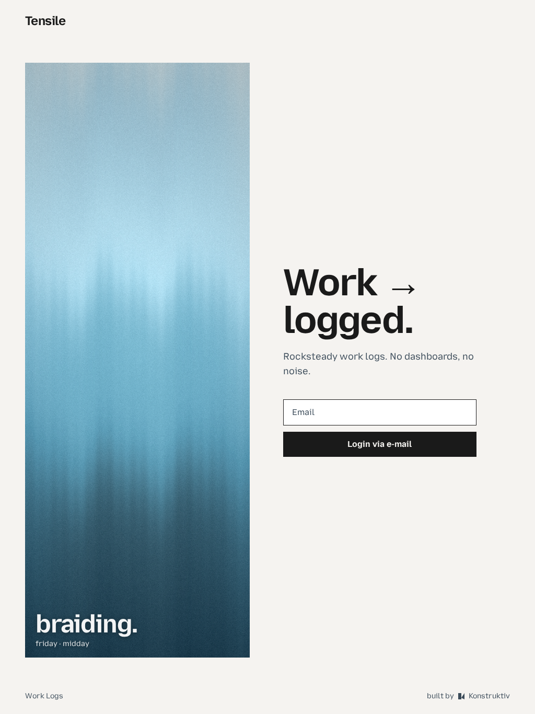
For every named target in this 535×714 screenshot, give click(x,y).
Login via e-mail (379, 444)
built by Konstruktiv (468, 696)
